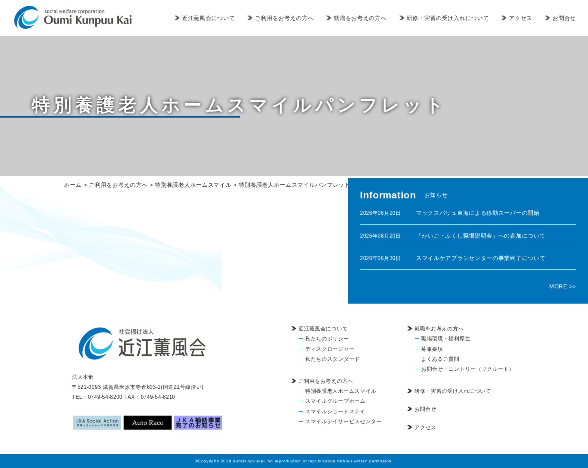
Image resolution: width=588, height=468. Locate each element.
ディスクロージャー (329, 349)
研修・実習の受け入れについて (448, 18)
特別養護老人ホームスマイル (340, 391)
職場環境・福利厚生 (445, 339)
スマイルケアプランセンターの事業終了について (480, 258)
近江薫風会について (208, 18)
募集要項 (432, 349)
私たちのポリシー (327, 339)
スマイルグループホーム (335, 401)
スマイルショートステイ (335, 411)
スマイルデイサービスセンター (343, 421)
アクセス (520, 18)
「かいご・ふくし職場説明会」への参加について (480, 235)
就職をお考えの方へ (360, 18)
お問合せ (564, 18)
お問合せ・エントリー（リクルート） (467, 369)
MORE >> (562, 286)
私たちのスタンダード (332, 359)
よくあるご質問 (440, 359)
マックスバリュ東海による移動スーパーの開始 (478, 213)
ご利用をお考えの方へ (284, 18)
